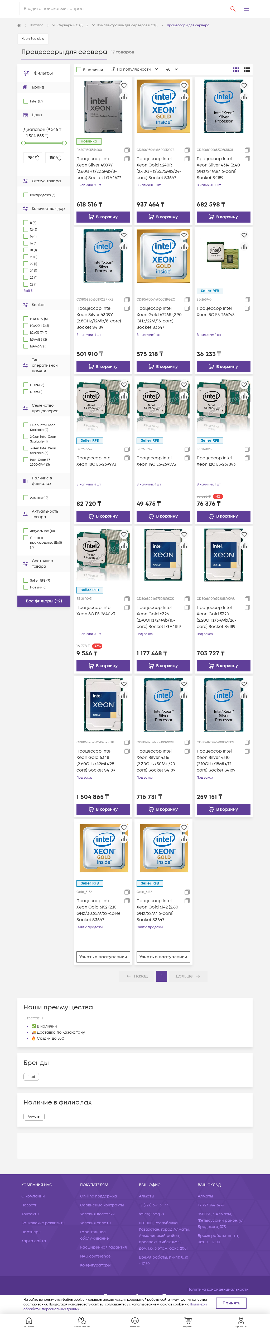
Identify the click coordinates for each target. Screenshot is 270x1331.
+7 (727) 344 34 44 (154, 1205)
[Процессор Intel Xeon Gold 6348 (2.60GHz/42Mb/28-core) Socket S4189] (103, 705)
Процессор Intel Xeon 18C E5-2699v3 (96, 461)
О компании (33, 1196)
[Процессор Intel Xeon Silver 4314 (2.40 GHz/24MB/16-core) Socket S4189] (223, 106)
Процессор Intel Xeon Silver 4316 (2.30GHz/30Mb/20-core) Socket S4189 (157, 760)
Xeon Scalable (33, 39)
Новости (29, 1205)
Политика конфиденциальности (218, 1289)
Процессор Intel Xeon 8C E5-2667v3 (216, 312)
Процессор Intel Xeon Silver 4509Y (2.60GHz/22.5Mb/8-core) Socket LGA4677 (98, 168)
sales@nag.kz (152, 1214)
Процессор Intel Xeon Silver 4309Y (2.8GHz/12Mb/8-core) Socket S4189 (98, 318)
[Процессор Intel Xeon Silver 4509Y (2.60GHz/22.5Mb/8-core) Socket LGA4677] (103, 106)
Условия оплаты (95, 1223)
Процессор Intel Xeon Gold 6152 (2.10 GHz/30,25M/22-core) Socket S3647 (98, 910)
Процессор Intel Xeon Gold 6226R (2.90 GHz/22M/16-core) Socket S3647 (159, 318)
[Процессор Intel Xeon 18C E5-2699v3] (103, 405)
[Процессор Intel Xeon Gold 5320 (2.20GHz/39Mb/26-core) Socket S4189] (223, 555)
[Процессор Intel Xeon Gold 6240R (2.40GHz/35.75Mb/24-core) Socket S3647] (163, 106)
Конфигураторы (95, 1265)
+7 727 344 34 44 (211, 1205)
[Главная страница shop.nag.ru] (19, 25)
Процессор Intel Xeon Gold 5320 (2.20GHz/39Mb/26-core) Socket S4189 (216, 617)
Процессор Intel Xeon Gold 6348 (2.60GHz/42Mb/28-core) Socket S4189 (96, 760)
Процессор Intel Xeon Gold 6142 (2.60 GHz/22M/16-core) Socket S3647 (157, 910)
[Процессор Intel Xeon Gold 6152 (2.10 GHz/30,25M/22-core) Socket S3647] (103, 848)
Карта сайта (33, 1241)
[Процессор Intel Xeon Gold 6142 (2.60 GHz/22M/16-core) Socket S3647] (163, 848)
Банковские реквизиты (43, 1223)
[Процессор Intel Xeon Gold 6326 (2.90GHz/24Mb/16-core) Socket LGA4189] (163, 555)
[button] (246, 8)
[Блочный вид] (236, 69)
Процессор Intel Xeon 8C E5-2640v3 (95, 611)
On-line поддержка (98, 1196)
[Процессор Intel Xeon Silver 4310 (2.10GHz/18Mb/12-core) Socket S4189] (223, 705)
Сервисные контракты (102, 1205)
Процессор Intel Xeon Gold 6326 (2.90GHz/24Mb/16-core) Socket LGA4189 (159, 617)
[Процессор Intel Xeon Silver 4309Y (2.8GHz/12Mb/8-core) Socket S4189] (103, 255)
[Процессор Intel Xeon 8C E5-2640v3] (103, 555)
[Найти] (233, 9)
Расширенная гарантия (103, 1247)
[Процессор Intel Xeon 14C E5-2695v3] (163, 405)
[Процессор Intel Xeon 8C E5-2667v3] (223, 255)
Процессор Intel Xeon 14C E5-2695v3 (156, 461)
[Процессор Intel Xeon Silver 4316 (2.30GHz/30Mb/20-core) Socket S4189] (163, 705)
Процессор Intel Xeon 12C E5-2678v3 (216, 461)
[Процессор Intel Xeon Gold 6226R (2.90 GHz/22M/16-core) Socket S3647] (163, 255)
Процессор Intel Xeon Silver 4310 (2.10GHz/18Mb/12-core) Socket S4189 (216, 760)
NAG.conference (95, 1256)
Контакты (30, 1214)
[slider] (23, 143)
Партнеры (31, 1232)
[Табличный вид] (247, 69)
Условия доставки (97, 1214)
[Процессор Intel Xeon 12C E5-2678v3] (223, 405)
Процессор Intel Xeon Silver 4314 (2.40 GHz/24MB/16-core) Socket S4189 (218, 168)
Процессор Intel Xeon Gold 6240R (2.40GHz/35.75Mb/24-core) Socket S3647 (159, 168)
